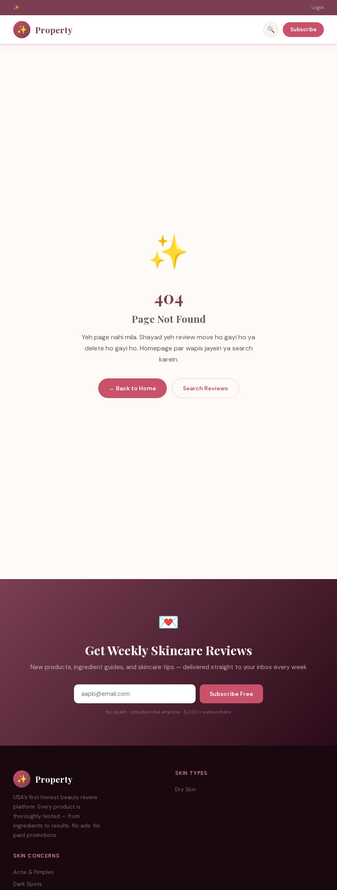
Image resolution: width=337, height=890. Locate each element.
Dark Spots (27, 884)
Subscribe (303, 29)
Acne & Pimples (33, 872)
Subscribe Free (231, 694)
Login (318, 7)
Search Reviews (205, 388)
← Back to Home (132, 388)
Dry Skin (185, 789)
